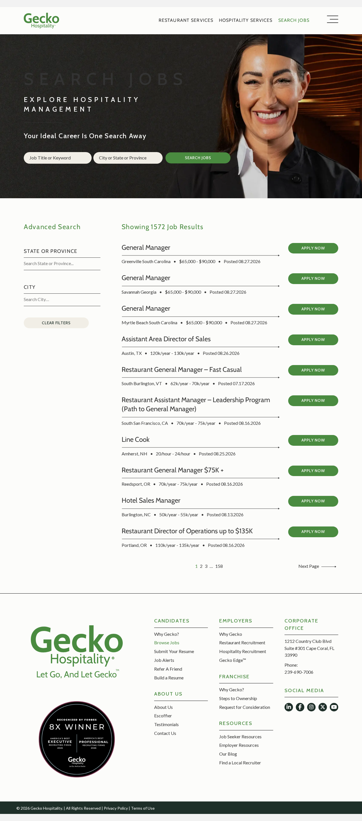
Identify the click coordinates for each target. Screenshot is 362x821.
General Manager (146, 247)
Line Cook (136, 439)
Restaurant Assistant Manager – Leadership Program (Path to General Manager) (196, 404)
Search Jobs (198, 157)
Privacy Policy (116, 808)
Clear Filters (56, 322)
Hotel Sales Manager (151, 500)
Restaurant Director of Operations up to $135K (187, 531)
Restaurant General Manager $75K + (173, 470)
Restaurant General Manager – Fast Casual (182, 369)
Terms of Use (143, 808)
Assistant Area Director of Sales (166, 339)
